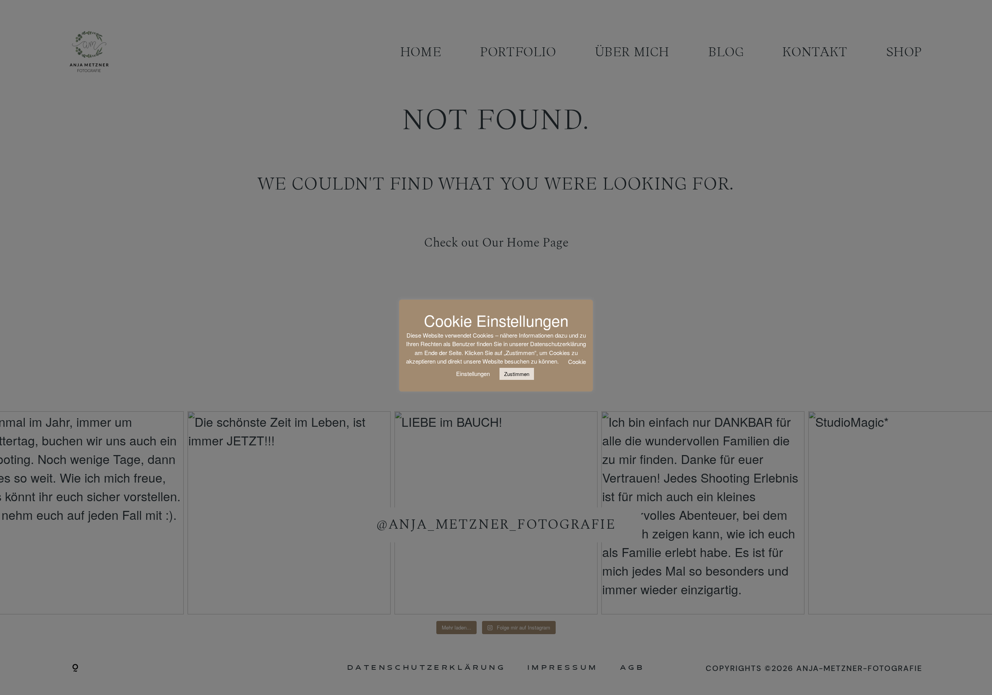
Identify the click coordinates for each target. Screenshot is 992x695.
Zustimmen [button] (516, 374)
